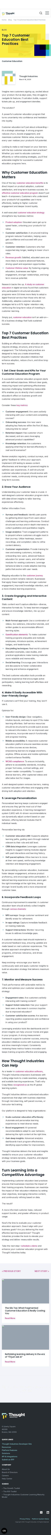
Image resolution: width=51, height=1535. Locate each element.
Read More (10, 1318)
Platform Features (9, 1450)
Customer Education (12, 61)
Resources (6, 1447)
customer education (22, 317)
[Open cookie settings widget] (4, 1531)
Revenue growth (13, 257)
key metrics (21, 405)
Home (4, 20)
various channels (18, 909)
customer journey (34, 575)
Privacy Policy (25, 1519)
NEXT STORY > (42, 1271)
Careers (5, 1475)
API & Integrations (9, 1456)
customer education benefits (29, 183)
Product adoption (14, 222)
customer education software (29, 1071)
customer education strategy (31, 212)
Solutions (6, 1453)
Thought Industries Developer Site (17, 1444)
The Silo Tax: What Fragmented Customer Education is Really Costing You (25, 1310)
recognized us (20, 1085)
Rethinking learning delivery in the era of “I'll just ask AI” (25, 1355)
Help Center (7, 1479)
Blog (10, 20)
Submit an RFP (8, 1460)
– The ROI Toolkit (9, 1491)
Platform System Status (40, 1519)
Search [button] (46, 18)
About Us (6, 1469)
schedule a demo (29, 1246)
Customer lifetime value (17, 268)
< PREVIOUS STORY (11, 1271)
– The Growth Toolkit (11, 1488)
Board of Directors (10, 1472)
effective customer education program (20, 193)
